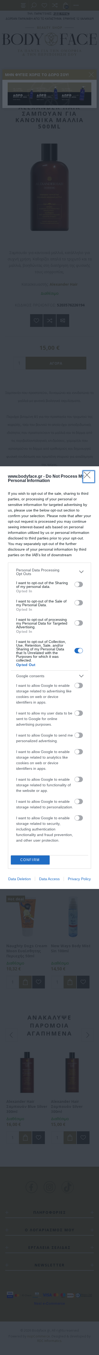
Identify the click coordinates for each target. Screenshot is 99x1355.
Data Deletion (19, 879)
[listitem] (49, 572)
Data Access (49, 879)
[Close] (89, 477)
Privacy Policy (79, 879)
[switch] (78, 584)
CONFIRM (30, 860)
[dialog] (49, 677)
